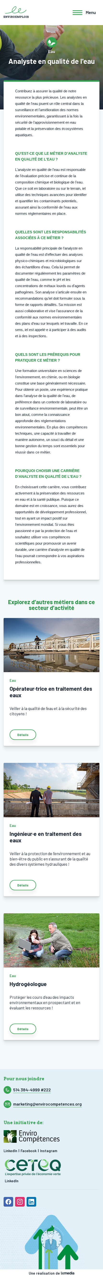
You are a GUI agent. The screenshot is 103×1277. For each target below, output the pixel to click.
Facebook (29, 1150)
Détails (23, 735)
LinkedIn (10, 1150)
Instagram (48, 1150)
